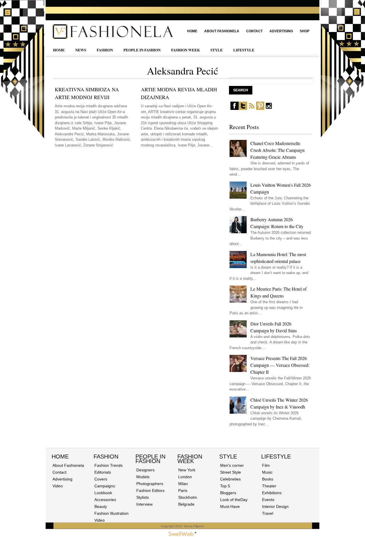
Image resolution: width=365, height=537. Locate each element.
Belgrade (186, 504)
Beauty (100, 506)
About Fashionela (221, 31)
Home (192, 31)
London (185, 476)
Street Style (230, 472)
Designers (145, 470)
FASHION (105, 50)
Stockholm (187, 497)
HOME (59, 50)
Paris (182, 490)
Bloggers (228, 492)
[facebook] (234, 108)
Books (267, 479)
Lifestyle (276, 456)
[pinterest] (260, 108)
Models (142, 476)
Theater (269, 486)
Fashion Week (189, 458)
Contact (254, 31)
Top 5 (225, 486)
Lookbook (103, 492)
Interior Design (275, 506)
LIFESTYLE (243, 50)
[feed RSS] (252, 108)
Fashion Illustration (111, 513)
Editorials (102, 472)
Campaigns (104, 486)
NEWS (80, 50)
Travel (267, 513)
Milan (183, 483)
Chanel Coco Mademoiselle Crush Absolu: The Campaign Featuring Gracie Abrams (277, 150)
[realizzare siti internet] (182, 534)
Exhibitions (271, 492)
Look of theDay (234, 499)
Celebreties (230, 479)
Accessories (105, 499)
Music (267, 472)
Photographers (149, 483)
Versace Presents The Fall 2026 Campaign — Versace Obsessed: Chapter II (279, 365)
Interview (144, 504)
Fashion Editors (150, 490)
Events (268, 499)
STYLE (216, 50)
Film (266, 465)
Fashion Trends (108, 465)
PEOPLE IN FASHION (142, 50)
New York (186, 470)
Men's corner (232, 465)
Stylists (142, 497)
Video (57, 486)
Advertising (281, 31)
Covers (100, 479)
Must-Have (230, 506)
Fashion (106, 456)
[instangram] (269, 108)
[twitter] (243, 108)
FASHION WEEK (185, 50)
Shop (304, 31)
